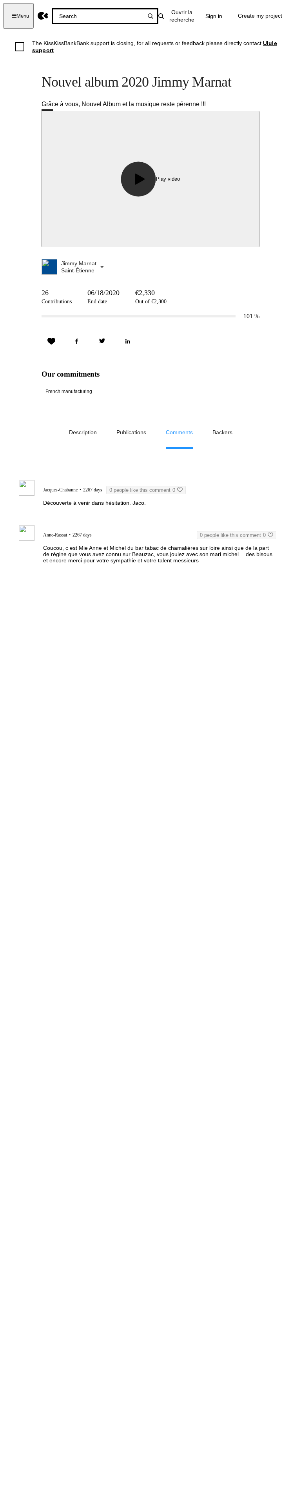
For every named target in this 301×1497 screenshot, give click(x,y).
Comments (179, 432)
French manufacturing (68, 391)
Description (83, 432)
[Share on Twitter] (102, 341)
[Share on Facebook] (77, 341)
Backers (222, 432)
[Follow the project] (51, 341)
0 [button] (142, 490)
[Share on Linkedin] (128, 341)
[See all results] (150, 16)
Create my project (260, 16)
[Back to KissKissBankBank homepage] (43, 16)
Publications (131, 432)
